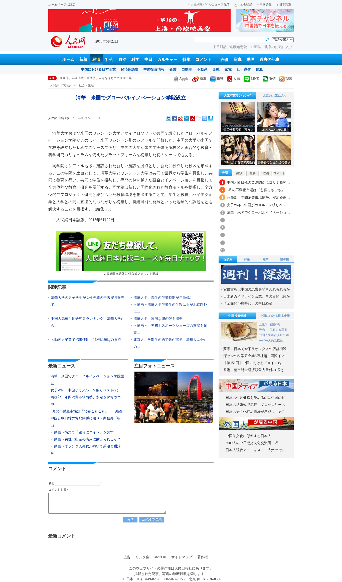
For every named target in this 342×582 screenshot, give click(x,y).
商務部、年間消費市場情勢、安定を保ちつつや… (86, 400)
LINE (255, 79)
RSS (288, 79)
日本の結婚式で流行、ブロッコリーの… (257, 405)
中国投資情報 (153, 69)
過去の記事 (270, 59)
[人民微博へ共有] (192, 118)
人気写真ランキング (237, 95)
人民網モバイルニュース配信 (210, 4)
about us (160, 557)
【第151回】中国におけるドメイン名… (254, 363)
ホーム (68, 59)
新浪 (203, 79)
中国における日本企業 (98, 69)
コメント (204, 59)
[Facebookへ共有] (174, 118)
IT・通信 (244, 69)
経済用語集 (129, 69)
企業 (173, 69)
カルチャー (167, 59)
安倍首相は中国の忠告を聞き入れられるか (256, 289)
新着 (83, 59)
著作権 (202, 557)
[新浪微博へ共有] (180, 118)
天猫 (262, 330)
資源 (259, 69)
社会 (109, 59)
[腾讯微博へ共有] (186, 118)
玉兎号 (263, 324)
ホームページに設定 (61, 4)
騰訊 (219, 79)
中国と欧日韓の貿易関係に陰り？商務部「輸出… (86, 421)
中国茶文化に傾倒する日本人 (248, 436)
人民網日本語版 (60, 85)
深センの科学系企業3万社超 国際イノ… (255, 356)
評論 (225, 59)
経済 (96, 59)
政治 (122, 59)
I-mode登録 (245, 4)
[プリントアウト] (204, 118)
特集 (187, 59)
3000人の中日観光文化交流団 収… (254, 443)
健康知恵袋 (238, 47)
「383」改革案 (277, 330)
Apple (183, 79)
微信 (272, 79)
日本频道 (285, 4)
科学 (135, 59)
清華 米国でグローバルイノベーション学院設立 (87, 379)
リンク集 (142, 557)
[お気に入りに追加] (210, 118)
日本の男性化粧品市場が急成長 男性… (257, 412)
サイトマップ (181, 557)
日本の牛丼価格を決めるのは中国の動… (257, 398)
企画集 (256, 47)
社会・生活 (86, 85)
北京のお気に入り (278, 47)
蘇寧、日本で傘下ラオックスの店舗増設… (256, 349)
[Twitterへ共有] (168, 118)
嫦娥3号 (275, 324)
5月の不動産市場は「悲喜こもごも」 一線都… (88, 411)
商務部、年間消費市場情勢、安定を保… (258, 197)
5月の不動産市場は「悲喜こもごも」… (257, 190)
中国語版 (266, 4)
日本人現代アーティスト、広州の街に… (257, 450)
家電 (228, 69)
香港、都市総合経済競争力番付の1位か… (255, 370)
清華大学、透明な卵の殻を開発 (158, 319)
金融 (216, 69)
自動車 (187, 69)
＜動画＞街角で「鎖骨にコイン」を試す (82, 432)
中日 (148, 59)
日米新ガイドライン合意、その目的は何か (256, 296)
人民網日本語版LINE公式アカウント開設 (131, 273)
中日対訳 (220, 47)
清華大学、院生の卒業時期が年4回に (162, 298)
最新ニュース (61, 365)
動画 (251, 59)
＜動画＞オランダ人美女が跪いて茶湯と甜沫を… (86, 449)
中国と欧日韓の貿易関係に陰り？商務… (258, 182)
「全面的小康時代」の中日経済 (247, 303)
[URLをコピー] (198, 118)
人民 (236, 79)
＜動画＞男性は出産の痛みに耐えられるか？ (86, 439)
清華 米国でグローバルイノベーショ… (258, 212)
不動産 (202, 69)
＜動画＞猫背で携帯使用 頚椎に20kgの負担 (86, 340)
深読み (228, 259)
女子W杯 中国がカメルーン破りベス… (258, 205)
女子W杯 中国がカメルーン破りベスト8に (85, 390)
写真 (238, 59)
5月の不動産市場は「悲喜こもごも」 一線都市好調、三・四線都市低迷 (108, 78)
